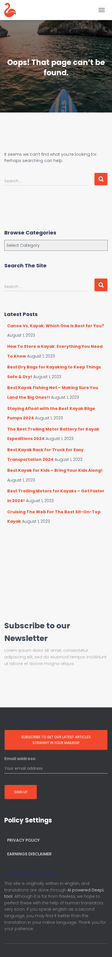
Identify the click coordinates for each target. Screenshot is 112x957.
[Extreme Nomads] (12, 10)
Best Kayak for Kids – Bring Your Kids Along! (55, 470)
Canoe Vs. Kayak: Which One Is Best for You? (55, 326)
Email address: (20, 758)
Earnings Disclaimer (29, 854)
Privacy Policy (23, 840)
